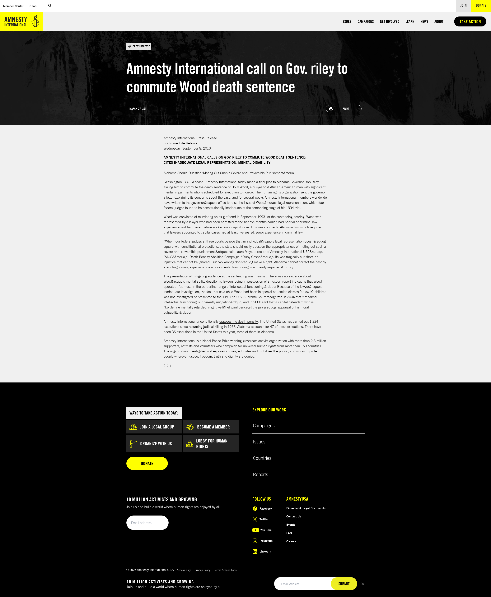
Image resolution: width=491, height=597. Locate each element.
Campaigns (366, 21)
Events (290, 524)
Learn (409, 21)
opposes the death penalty (238, 321)
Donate (483, 5)
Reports (260, 474)
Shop (35, 6)
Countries (262, 458)
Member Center (14, 6)
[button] (50, 6)
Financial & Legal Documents (305, 508)
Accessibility (184, 570)
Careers (291, 541)
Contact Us (293, 516)
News (424, 21)
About (438, 21)
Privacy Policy (202, 570)
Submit (159, 523)
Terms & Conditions (225, 570)
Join (464, 5)
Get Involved (389, 21)
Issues (346, 21)
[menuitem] (13, 6)
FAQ (289, 533)
